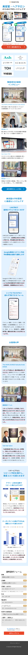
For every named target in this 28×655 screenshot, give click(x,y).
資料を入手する (14, 633)
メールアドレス (6, 605)
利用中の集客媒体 (6, 611)
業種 (2, 574)
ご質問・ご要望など (7, 617)
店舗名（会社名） (6, 586)
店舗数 (3, 580)
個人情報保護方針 (11, 628)
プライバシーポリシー (15, 643)
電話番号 (4, 600)
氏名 (2, 594)
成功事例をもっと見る (14, 189)
